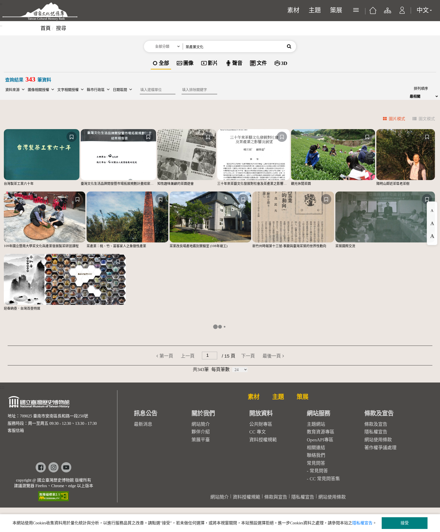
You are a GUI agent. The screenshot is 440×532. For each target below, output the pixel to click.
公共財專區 (260, 424)
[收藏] (71, 137)
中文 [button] (423, 10)
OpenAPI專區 (320, 439)
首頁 (45, 28)
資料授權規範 (263, 439)
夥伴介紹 (200, 431)
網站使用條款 (378, 439)
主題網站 (316, 424)
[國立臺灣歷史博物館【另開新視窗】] (39, 403)
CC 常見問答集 (325, 478)
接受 (405, 523)
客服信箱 (16, 430)
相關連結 (316, 447)
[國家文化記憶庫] (40, 11)
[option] (161, 64)
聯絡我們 (316, 455)
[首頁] (373, 12)
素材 (293, 10)
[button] (402, 12)
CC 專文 (257, 431)
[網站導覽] (387, 12)
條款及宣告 (375, 424)
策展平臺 (200, 439)
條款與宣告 (275, 497)
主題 (315, 10)
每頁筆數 (220, 369)
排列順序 (421, 88)
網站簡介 (200, 424)
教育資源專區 (320, 431)
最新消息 (143, 424)
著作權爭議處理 (380, 447)
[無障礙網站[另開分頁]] (53, 494)
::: (1, 4)
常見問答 (319, 470)
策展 (336, 10)
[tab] (391, 119)
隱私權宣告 (375, 431)
